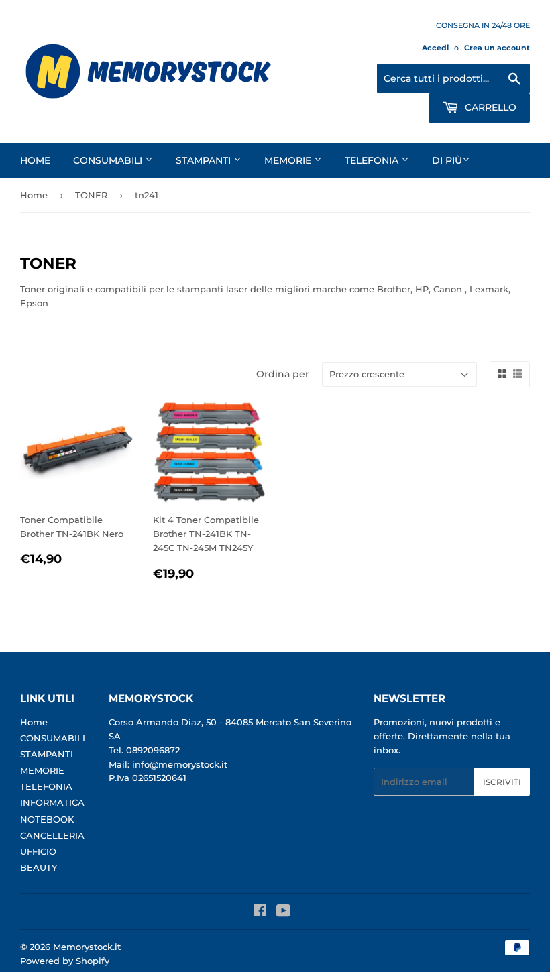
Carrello (489, 107)
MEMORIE (289, 160)
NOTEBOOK (47, 819)
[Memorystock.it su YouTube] (283, 912)
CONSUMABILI (109, 160)
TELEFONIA (373, 160)
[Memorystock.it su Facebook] (260, 912)
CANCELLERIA (52, 835)
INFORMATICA (52, 802)
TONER (91, 195)
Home (35, 160)
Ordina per (282, 374)
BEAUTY (38, 867)
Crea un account (497, 47)
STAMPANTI (204, 160)
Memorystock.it (87, 946)
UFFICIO (38, 851)
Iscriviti (502, 782)
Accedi (435, 47)
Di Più (447, 160)
